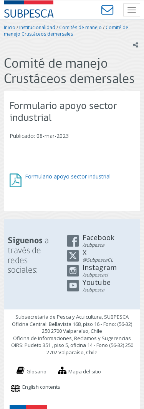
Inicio (9, 27)
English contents (41, 386)
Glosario (36, 371)
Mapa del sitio (84, 371)
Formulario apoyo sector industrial (68, 176)
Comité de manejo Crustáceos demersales (66, 30)
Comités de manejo (80, 27)
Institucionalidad (37, 27)
